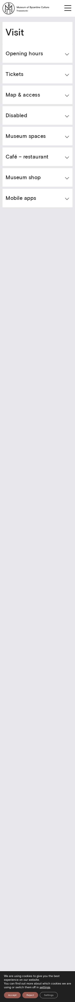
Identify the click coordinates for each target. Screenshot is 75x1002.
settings (45, 987)
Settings (49, 995)
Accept (12, 995)
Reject (30, 995)
